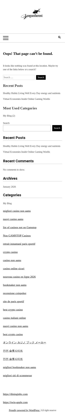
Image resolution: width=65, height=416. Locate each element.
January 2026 (9, 186)
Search (6, 123)
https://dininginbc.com (15, 394)
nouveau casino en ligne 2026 (19, 276)
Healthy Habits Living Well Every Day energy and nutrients (31, 93)
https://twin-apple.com (15, 402)
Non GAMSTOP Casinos (17, 235)
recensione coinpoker (14, 293)
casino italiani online (14, 317)
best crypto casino (13, 309)
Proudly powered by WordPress (24, 410)
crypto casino (10, 252)
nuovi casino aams (13, 219)
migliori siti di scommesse (17, 375)
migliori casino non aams (17, 210)
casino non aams (12, 260)
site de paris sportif (13, 301)
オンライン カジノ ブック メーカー (24, 342)
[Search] (59, 37)
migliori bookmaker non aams (19, 367)
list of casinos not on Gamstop (19, 227)
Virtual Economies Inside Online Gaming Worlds (26, 99)
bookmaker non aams (14, 284)
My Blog (7, 115)
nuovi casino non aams (15, 326)
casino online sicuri (13, 268)
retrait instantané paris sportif (19, 243)
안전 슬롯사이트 (13, 350)
